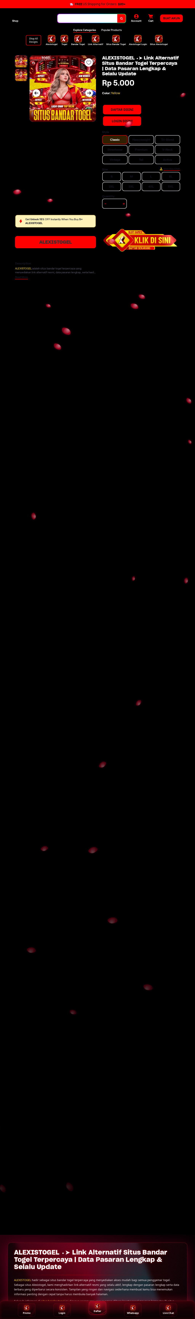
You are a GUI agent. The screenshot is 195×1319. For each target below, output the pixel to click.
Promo (26, 1313)
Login (62, 1313)
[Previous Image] (36, 93)
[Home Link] (38, 18)
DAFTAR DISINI (122, 110)
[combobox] (87, 18)
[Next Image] (89, 93)
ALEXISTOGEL (55, 242)
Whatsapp (133, 1313)
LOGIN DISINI (122, 121)
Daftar (97, 1311)
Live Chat (168, 1313)
